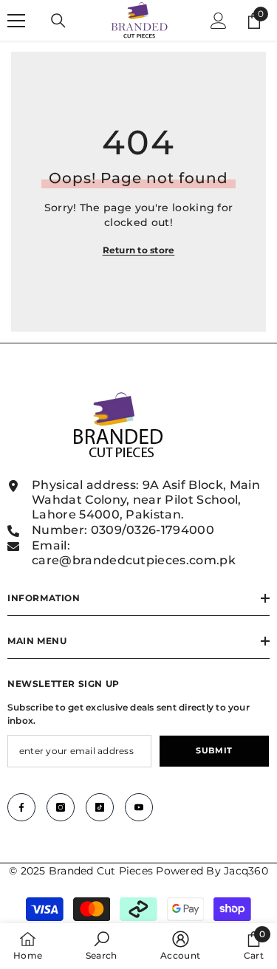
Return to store (139, 250)
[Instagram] (61, 807)
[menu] (16, 21)
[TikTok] (100, 807)
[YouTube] (139, 807)
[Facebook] (21, 807)
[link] (101, 945)
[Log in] (219, 21)
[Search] (58, 21)
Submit (214, 750)
